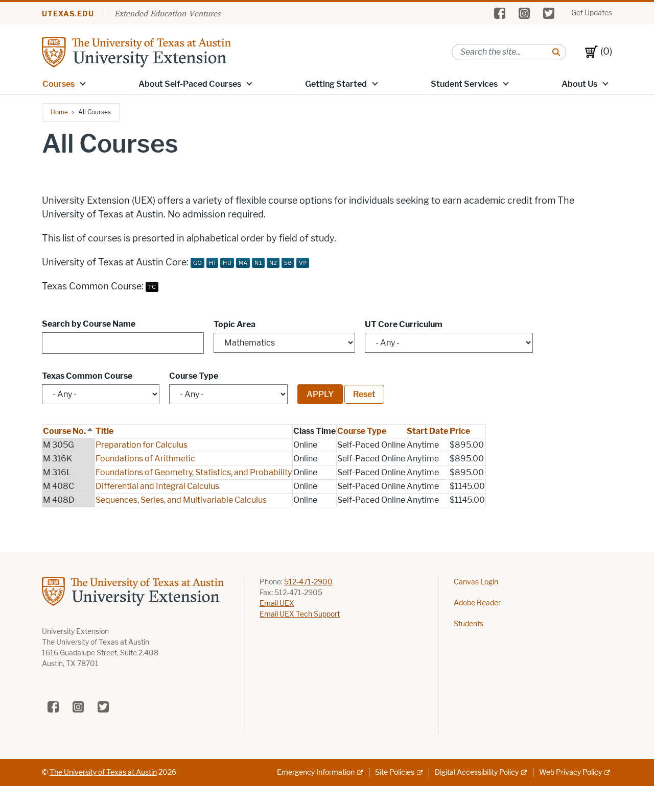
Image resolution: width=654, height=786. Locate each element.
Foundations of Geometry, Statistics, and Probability (194, 472)
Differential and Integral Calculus (157, 486)
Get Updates (591, 13)
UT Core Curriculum (403, 324)
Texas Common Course (87, 376)
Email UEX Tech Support (300, 614)
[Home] (136, 51)
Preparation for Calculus (142, 445)
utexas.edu (68, 14)
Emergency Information (316, 772)
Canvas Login (476, 582)
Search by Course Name (88, 324)
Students (468, 624)
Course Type (193, 376)
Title (104, 431)
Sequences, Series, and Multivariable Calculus (181, 500)
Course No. (68, 431)
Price (460, 431)
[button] (83, 83)
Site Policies (394, 772)
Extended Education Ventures (167, 13)
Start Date (427, 431)
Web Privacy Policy (570, 772)
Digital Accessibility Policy (477, 772)
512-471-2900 (308, 582)
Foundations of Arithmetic (145, 458)
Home (59, 112)
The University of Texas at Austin (103, 772)
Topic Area (234, 324)
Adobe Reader (477, 603)
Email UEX (277, 603)
